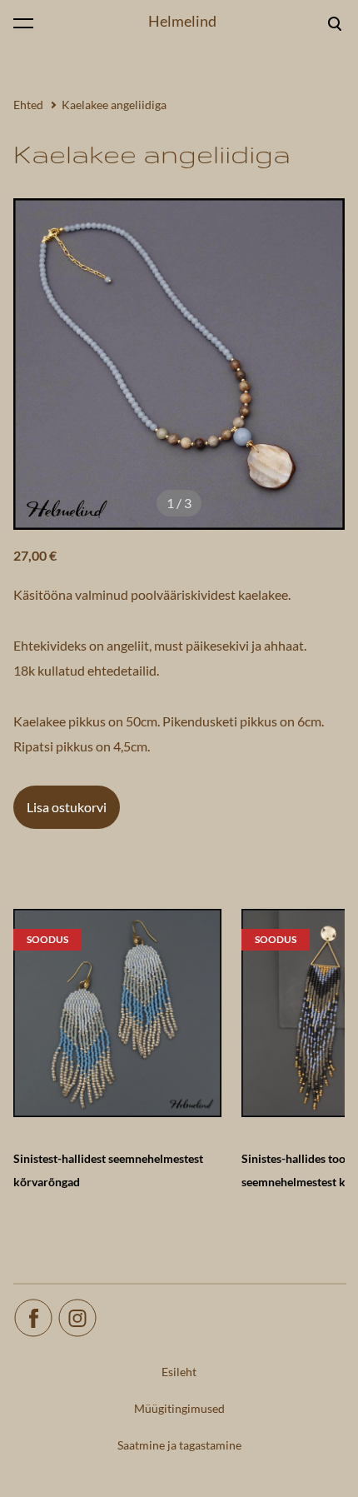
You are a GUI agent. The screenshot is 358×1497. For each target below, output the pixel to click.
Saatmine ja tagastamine (179, 1445)
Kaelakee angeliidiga (114, 104)
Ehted (28, 104)
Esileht (179, 1372)
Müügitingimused (179, 1408)
